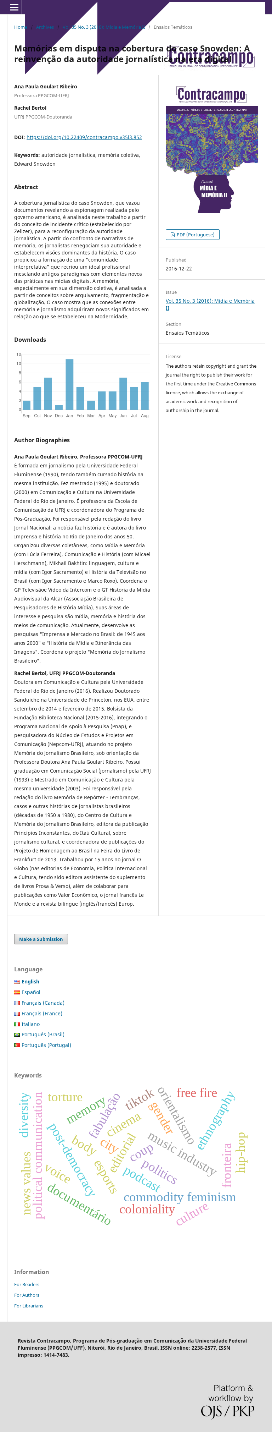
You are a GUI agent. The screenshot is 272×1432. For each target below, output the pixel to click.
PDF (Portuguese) (195, 234)
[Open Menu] (14, 7)
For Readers (26, 1284)
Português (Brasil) (43, 1034)
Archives (45, 27)
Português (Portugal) (46, 1045)
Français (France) (42, 1013)
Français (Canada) (43, 1002)
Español (31, 992)
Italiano (31, 1024)
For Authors (26, 1295)
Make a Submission (41, 939)
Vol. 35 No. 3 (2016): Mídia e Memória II (104, 27)
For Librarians (28, 1305)
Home (20, 27)
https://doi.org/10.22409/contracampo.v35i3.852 (84, 137)
